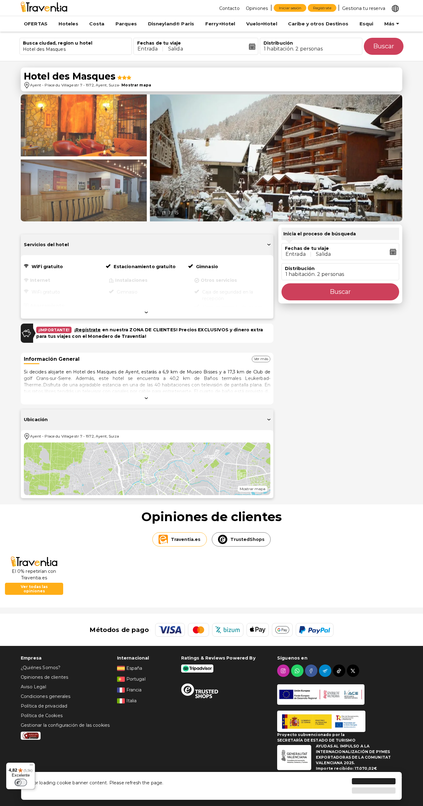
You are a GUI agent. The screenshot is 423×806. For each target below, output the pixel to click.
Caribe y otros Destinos (318, 24)
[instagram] (284, 670)
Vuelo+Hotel (261, 24)
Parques (126, 24)
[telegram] (326, 670)
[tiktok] (340, 670)
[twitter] (354, 670)
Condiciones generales (45, 696)
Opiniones (257, 8)
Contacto (229, 8)
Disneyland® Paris (171, 24)
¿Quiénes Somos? (40, 667)
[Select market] (395, 8)
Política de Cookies (42, 715)
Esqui (366, 24)
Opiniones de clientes (44, 677)
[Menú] (31, 766)
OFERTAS (35, 24)
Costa (96, 24)
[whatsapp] (298, 670)
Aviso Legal (33, 687)
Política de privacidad (44, 706)
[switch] (21, 782)
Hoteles (68, 24)
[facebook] (312, 670)
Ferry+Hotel (220, 24)
